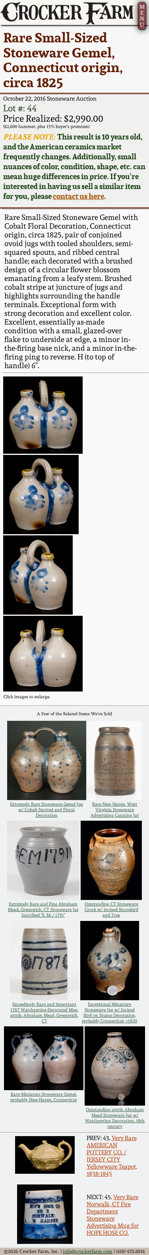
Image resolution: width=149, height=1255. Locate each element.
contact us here (78, 196)
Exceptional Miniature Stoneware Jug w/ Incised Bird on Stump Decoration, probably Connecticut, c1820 (109, 1012)
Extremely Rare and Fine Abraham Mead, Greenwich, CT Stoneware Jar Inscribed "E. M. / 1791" (43, 909)
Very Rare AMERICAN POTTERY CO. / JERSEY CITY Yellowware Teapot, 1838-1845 (112, 1156)
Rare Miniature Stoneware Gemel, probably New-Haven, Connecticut (43, 1096)
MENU (142, 16)
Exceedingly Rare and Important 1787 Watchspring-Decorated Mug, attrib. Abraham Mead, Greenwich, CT (44, 1012)
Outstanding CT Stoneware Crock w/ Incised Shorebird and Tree (111, 909)
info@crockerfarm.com (87, 1251)
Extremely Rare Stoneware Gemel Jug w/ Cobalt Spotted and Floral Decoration (46, 809)
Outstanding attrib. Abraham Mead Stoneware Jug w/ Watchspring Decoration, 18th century (115, 1118)
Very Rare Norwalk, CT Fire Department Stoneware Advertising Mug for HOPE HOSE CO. (113, 1215)
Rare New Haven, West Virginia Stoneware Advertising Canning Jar (115, 809)
